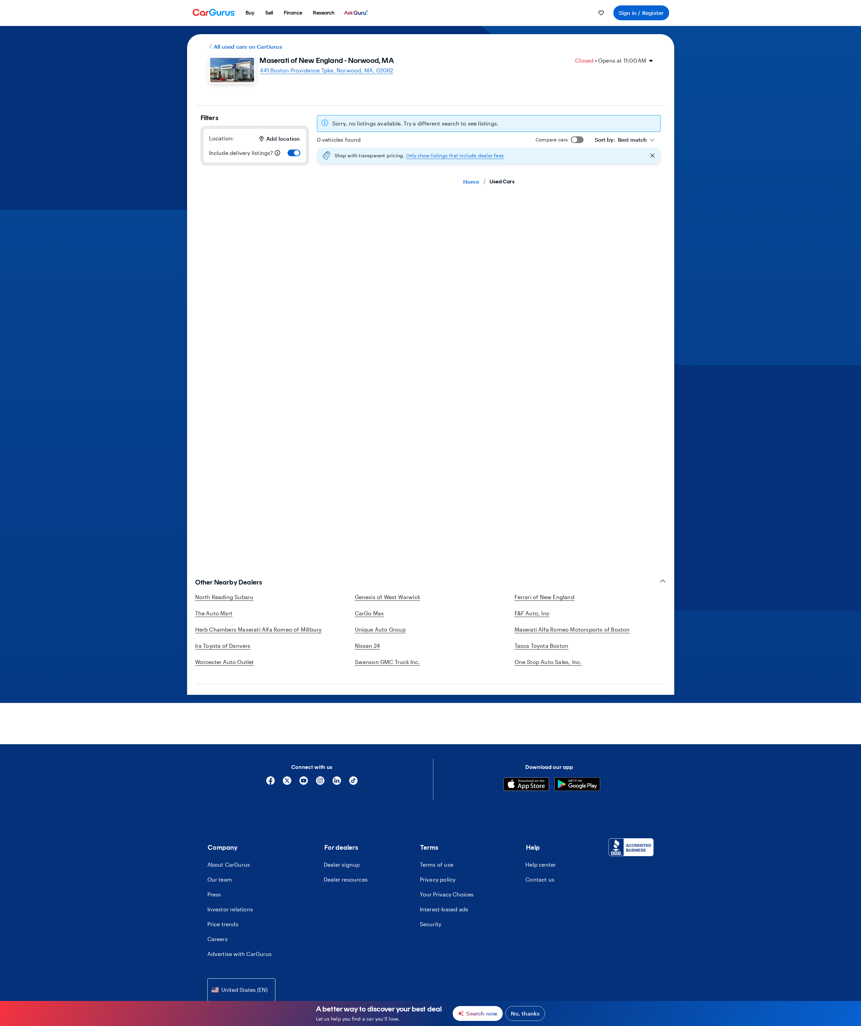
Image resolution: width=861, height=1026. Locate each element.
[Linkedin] (337, 783)
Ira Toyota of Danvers (223, 645)
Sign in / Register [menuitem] (641, 12)
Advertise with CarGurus (239, 954)
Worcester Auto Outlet (224, 662)
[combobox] (624, 139)
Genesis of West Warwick (388, 597)
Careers (217, 939)
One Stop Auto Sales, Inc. (548, 662)
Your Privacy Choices (447, 894)
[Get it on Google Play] (577, 785)
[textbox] (621, 140)
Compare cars (552, 139)
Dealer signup (342, 864)
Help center (540, 864)
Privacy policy (438, 879)
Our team (219, 879)
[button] (489, 155)
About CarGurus (228, 864)
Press (214, 894)
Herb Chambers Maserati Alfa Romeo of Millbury (258, 629)
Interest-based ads (444, 909)
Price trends (223, 924)
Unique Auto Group (380, 629)
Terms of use (436, 864)
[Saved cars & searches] (601, 12)
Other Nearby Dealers (228, 582)
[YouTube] (303, 783)
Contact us (539, 879)
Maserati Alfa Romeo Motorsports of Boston (572, 629)
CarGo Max (369, 613)
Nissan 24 (367, 645)
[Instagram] (320, 783)
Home (471, 181)
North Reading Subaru (224, 597)
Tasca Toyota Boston (542, 645)
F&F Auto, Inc (532, 613)
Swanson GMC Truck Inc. (387, 662)
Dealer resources (346, 879)
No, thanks (525, 1013)
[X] (287, 783)
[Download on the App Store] (526, 785)
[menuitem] (250, 13)
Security (430, 924)
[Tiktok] (353, 783)
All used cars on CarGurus (248, 46)
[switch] (294, 153)
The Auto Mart (214, 613)
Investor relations (230, 909)
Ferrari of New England (544, 597)
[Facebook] (270, 783)
